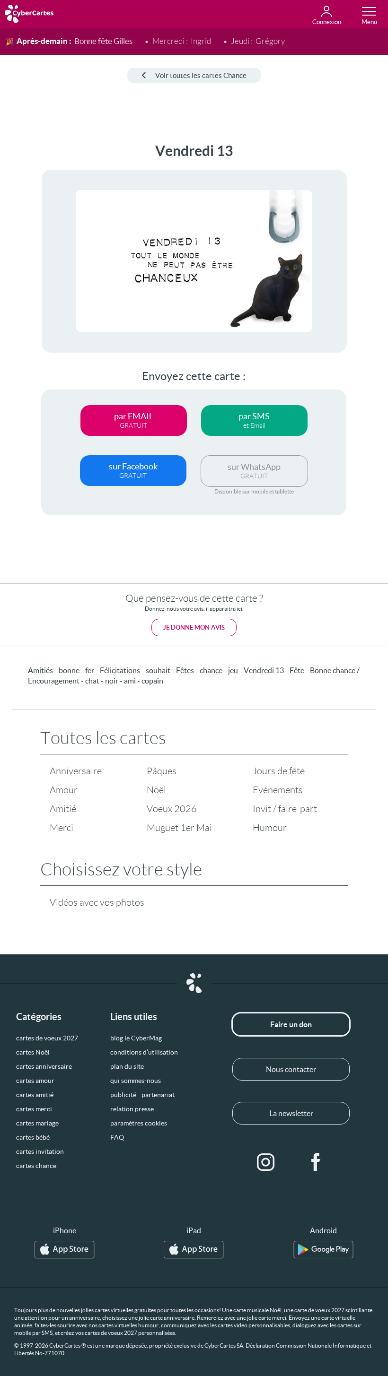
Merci (61, 827)
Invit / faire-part (285, 809)
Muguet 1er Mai (179, 827)
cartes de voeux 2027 (47, 1038)
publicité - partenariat (142, 1095)
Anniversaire (76, 771)
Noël (156, 790)
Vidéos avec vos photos (97, 902)
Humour (270, 827)
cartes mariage (37, 1123)
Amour (64, 790)
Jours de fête (279, 771)
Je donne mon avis (194, 627)
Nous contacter (291, 1069)
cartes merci (34, 1109)
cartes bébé (33, 1137)
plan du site (127, 1066)
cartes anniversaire (44, 1066)
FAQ (117, 1137)
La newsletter (291, 1113)
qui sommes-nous (135, 1080)
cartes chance (36, 1165)
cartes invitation (40, 1151)
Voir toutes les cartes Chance (201, 75)
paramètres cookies (138, 1123)
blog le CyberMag (136, 1038)
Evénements (278, 790)
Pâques (161, 771)
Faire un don (291, 1024)
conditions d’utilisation (144, 1052)
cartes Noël (33, 1052)
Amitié (63, 809)
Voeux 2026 (172, 809)
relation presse (132, 1109)
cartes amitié (34, 1095)
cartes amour (35, 1080)
